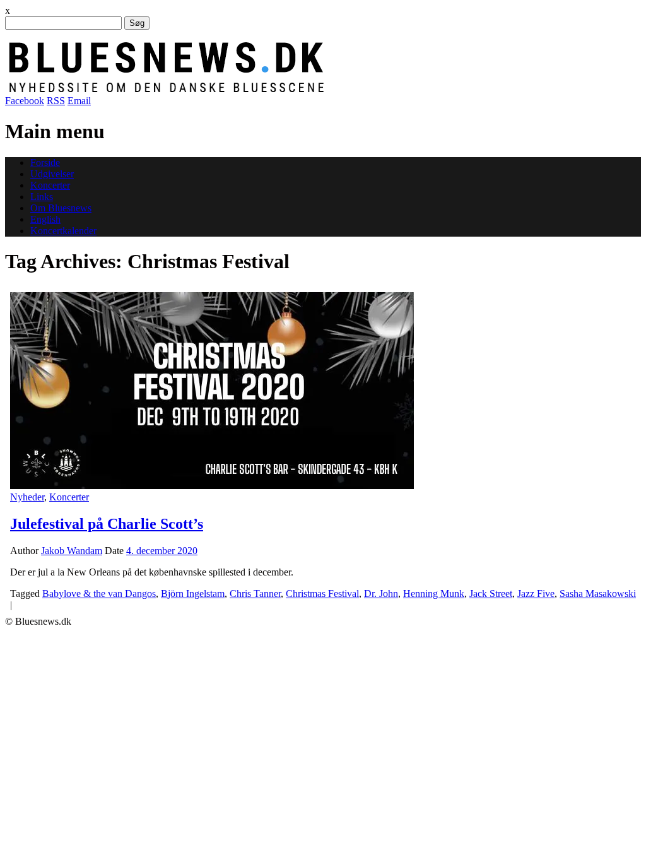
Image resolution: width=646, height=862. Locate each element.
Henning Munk (433, 593)
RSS (56, 100)
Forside (45, 162)
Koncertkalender (63, 230)
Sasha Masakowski (598, 593)
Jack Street (490, 593)
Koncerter (50, 185)
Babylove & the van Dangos (99, 593)
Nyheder (27, 497)
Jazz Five (536, 593)
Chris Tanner (255, 593)
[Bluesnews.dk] (298, 89)
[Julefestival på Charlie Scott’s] (212, 485)
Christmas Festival (322, 593)
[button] (212, 390)
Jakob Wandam (71, 550)
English (45, 219)
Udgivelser (52, 173)
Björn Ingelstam (193, 593)
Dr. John (381, 593)
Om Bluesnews (60, 208)
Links (41, 196)
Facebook (24, 100)
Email (79, 100)
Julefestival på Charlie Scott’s (106, 524)
